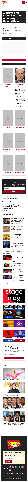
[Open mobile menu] (26, 2)
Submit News (9, 475)
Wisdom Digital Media (18, 477)
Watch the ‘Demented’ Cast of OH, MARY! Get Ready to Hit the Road (18, 265)
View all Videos (6, 284)
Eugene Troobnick (20, 172)
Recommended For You (8, 214)
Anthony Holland (20, 149)
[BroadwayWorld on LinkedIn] (16, 467)
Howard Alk (8, 84)
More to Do (8, 33)
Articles (7, 28)
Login (19, 2)
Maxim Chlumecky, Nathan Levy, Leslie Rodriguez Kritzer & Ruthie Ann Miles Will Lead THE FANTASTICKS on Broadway (13, 424)
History (19, 30)
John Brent (8, 127)
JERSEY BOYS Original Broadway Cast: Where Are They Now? (13, 409)
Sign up (14, 358)
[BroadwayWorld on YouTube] (10, 470)
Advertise (7, 473)
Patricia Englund (7, 149)
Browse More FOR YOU (13, 251)
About (12, 473)
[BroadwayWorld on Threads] (22, 467)
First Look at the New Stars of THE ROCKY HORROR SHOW (19, 271)
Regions (15, 475)
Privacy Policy (18, 478)
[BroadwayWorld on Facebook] (10, 467)
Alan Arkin (20, 84)
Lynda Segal (8, 172)
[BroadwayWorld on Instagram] (13, 467)
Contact (16, 473)
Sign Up (14, 191)
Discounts (20, 340)
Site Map (20, 475)
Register (15, 2)
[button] (23, 2)
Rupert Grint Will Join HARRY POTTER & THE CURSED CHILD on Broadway (13, 394)
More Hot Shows (8, 340)
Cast (18, 28)
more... (21, 106)
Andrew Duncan (20, 127)
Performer (7, 86)
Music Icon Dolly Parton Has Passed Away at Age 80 (12, 380)
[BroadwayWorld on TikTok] (19, 467)
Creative (7, 30)
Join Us (21, 473)
